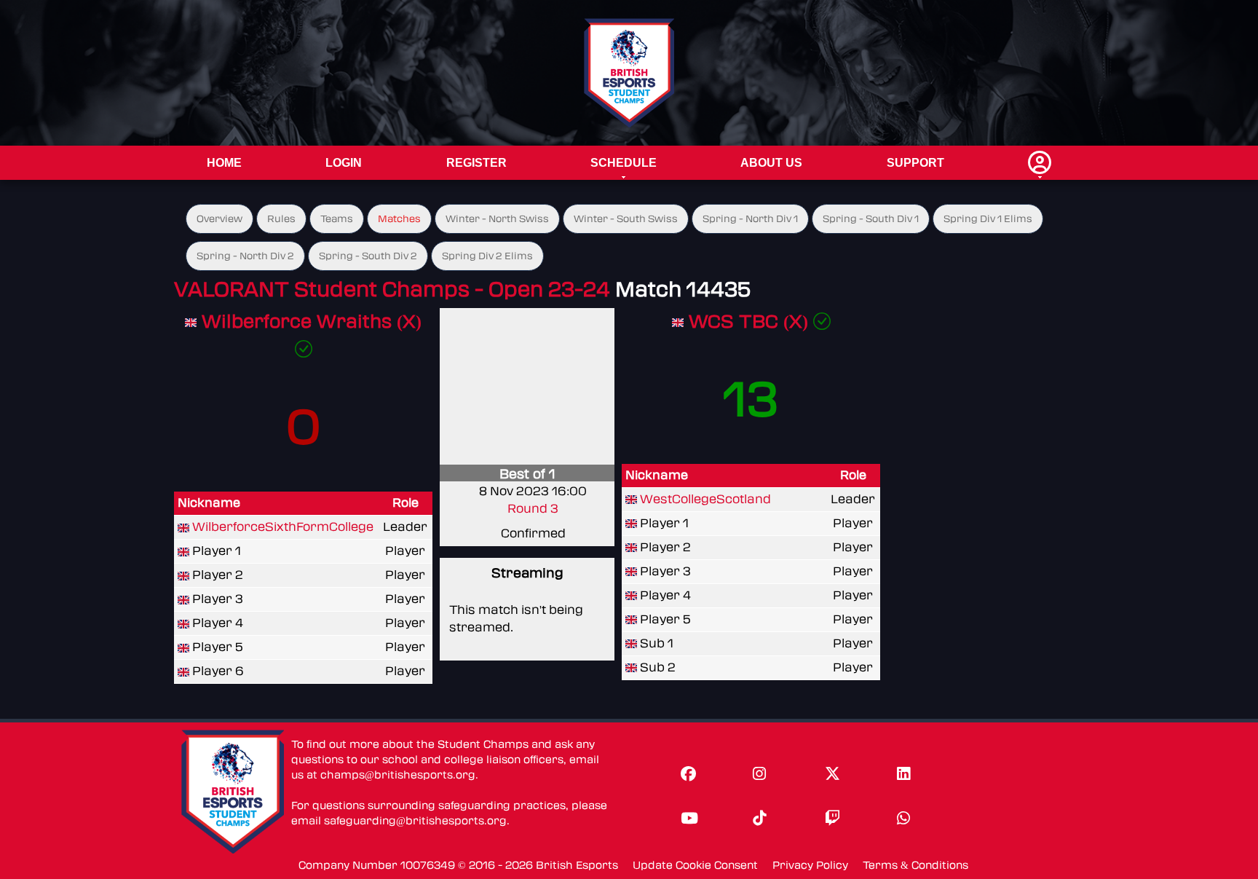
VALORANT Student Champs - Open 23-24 (392, 289)
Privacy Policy (810, 865)
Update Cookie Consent (695, 865)
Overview (219, 218)
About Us (771, 163)
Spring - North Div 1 (750, 218)
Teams (336, 218)
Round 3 (532, 509)
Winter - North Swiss (497, 218)
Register (476, 163)
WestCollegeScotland (705, 499)
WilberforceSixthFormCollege (282, 527)
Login (343, 163)
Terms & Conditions (915, 865)
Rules (281, 218)
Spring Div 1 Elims (988, 218)
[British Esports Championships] (629, 72)
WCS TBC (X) (751, 321)
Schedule (623, 163)
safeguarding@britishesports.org (415, 821)
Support (915, 163)
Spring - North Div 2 (245, 256)
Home (224, 163)
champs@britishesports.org (397, 775)
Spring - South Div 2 (368, 256)
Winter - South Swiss (626, 218)
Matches (399, 218)
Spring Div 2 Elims (487, 256)
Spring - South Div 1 (871, 218)
